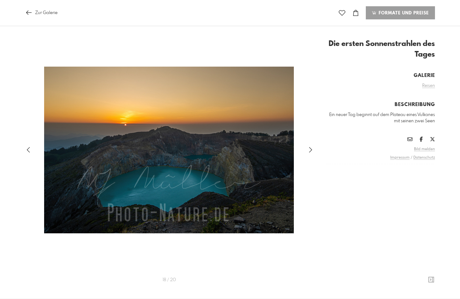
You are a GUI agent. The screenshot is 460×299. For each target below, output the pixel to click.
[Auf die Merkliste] (342, 13)
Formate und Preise (403, 13)
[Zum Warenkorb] (356, 13)
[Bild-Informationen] (431, 280)
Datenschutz (424, 158)
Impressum (400, 158)
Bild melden (424, 149)
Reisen (428, 86)
